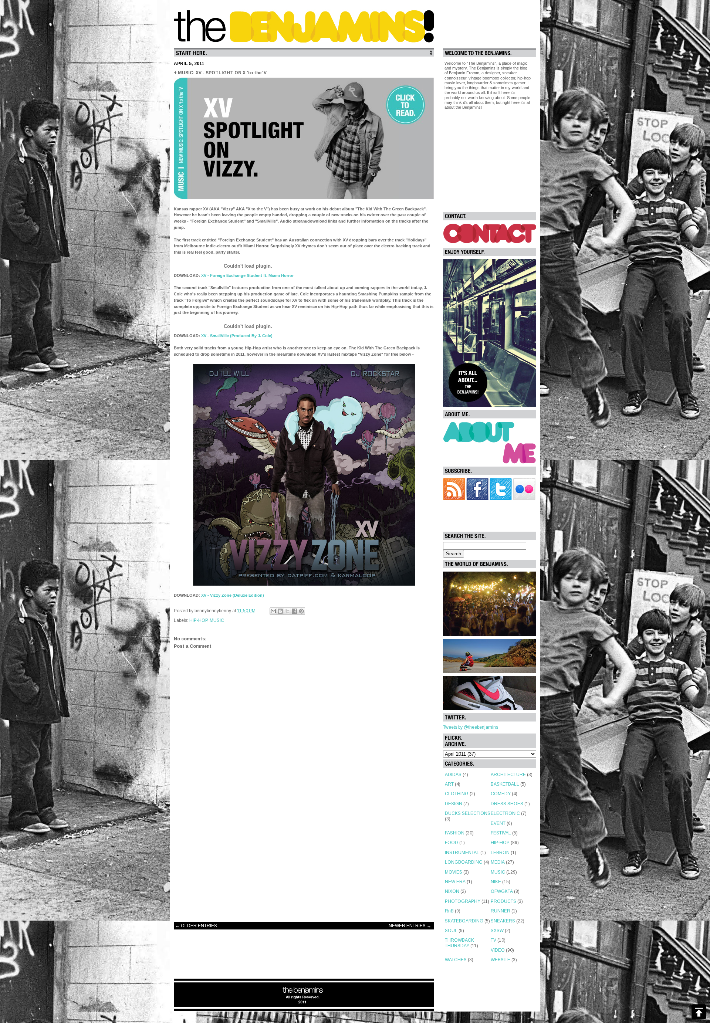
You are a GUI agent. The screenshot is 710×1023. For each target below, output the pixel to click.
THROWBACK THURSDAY (459, 943)
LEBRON (500, 852)
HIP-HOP (198, 620)
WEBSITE (500, 959)
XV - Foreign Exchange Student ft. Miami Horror (247, 275)
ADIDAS (453, 774)
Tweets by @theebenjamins (470, 727)
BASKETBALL (505, 784)
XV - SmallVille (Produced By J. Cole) (236, 335)
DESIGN (453, 803)
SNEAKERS (503, 921)
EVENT (498, 823)
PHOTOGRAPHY (462, 901)
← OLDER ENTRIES (196, 925)
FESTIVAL (501, 833)
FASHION (454, 833)
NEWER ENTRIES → (410, 925)
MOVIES (453, 872)
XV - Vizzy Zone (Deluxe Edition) (232, 595)
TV (493, 940)
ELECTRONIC (505, 813)
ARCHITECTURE (508, 774)
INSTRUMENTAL (462, 852)
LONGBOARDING (464, 862)
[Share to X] (287, 611)
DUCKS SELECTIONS (467, 813)
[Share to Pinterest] (301, 611)
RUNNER (500, 911)
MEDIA (498, 862)
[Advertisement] (303, 857)
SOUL (451, 930)
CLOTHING (457, 793)
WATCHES (456, 959)
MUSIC (217, 620)
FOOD (451, 842)
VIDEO (498, 950)
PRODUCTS (503, 901)
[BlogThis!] (280, 611)
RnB (449, 911)
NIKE (496, 881)
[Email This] (273, 611)
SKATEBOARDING (464, 921)
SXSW (497, 930)
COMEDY (501, 793)
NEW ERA (455, 881)
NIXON (452, 891)
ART (449, 784)
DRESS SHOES (507, 803)
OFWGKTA (502, 891)
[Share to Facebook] (294, 611)
